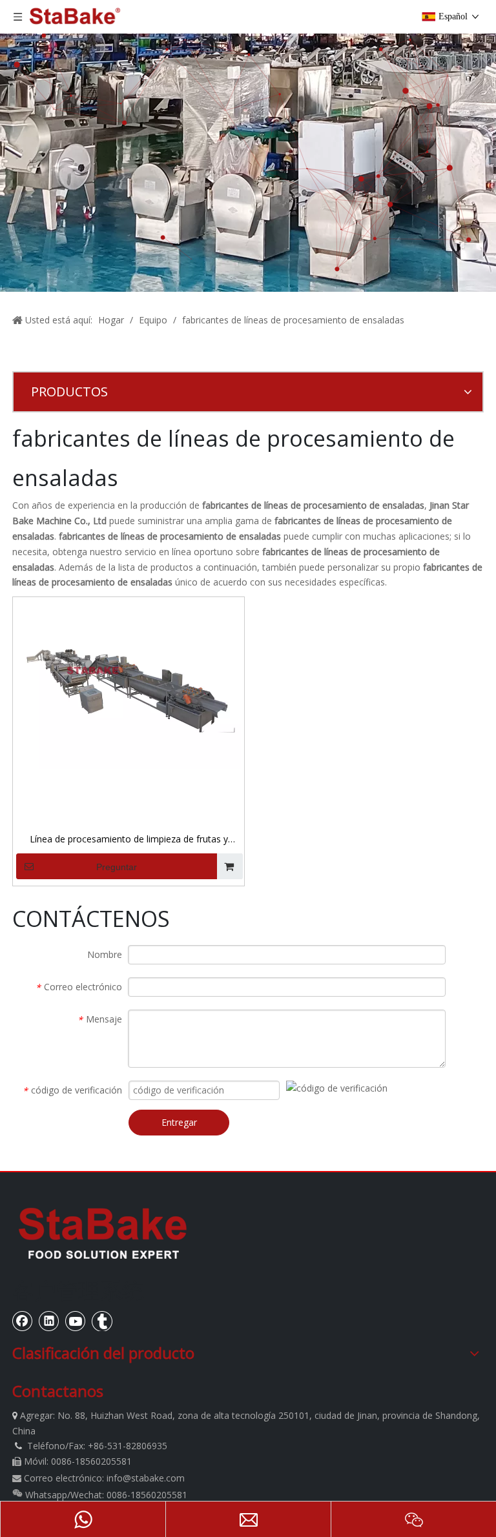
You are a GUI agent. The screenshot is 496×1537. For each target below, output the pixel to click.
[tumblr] (102, 1320)
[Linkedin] (49, 1320)
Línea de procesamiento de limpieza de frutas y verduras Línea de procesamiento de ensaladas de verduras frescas (128, 840)
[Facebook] (22, 1320)
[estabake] (103, 1233)
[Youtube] (75, 1320)
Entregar (179, 1122)
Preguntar (116, 867)
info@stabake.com (146, 1478)
